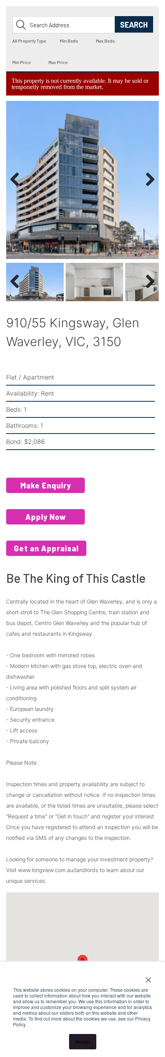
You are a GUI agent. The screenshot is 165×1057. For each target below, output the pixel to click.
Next (148, 187)
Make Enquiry (45, 485)
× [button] (148, 977)
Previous (17, 187)
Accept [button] (83, 1041)
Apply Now (45, 517)
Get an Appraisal (46, 548)
